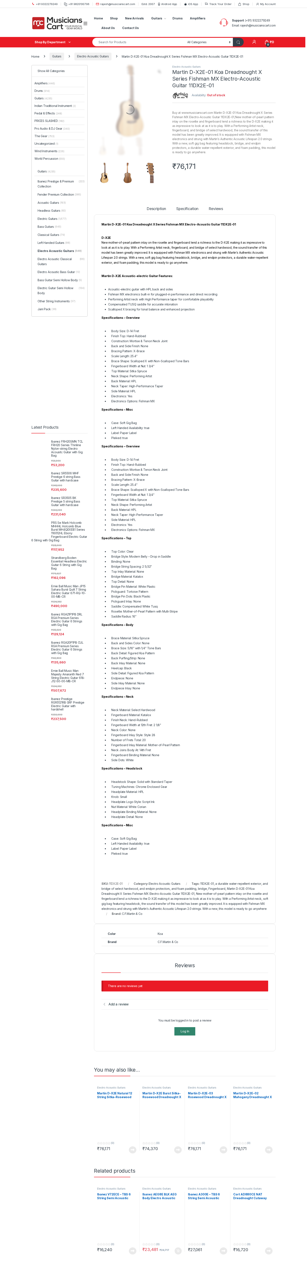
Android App (169, 4)
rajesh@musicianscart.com (117, 4)
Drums (178, 18)
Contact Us (130, 28)
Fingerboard (216, 876)
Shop (246, 4)
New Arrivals (134, 18)
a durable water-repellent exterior (238, 871)
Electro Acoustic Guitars (93, 56)
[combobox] (138, 42)
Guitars (156, 18)
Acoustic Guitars (55, 114)
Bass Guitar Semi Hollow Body (63, 199)
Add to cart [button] (178, 1110)
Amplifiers (198, 18)
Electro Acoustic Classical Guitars (63, 178)
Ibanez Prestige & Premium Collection (63, 95)
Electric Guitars (55, 130)
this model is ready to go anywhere (242, 896)
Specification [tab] (188, 196)
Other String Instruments (60, 223)
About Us (108, 28)
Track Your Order (220, 4)
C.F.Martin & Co (132, 901)
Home (98, 18)
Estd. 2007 (148, 4)
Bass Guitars (53, 138)
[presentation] (275, 1145)
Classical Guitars (55, 146)
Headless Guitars (55, 122)
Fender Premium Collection (63, 106)
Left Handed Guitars (57, 154)
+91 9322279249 (47, 4)
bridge (202, 876)
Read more (132, 1009)
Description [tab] (156, 196)
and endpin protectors (155, 876)
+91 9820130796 (78, 4)
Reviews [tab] (216, 196)
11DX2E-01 (207, 871)
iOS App (193, 4)
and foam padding (183, 876)
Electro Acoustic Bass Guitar (62, 188)
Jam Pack (50, 231)
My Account (268, 4)
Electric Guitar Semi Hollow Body (63, 212)
